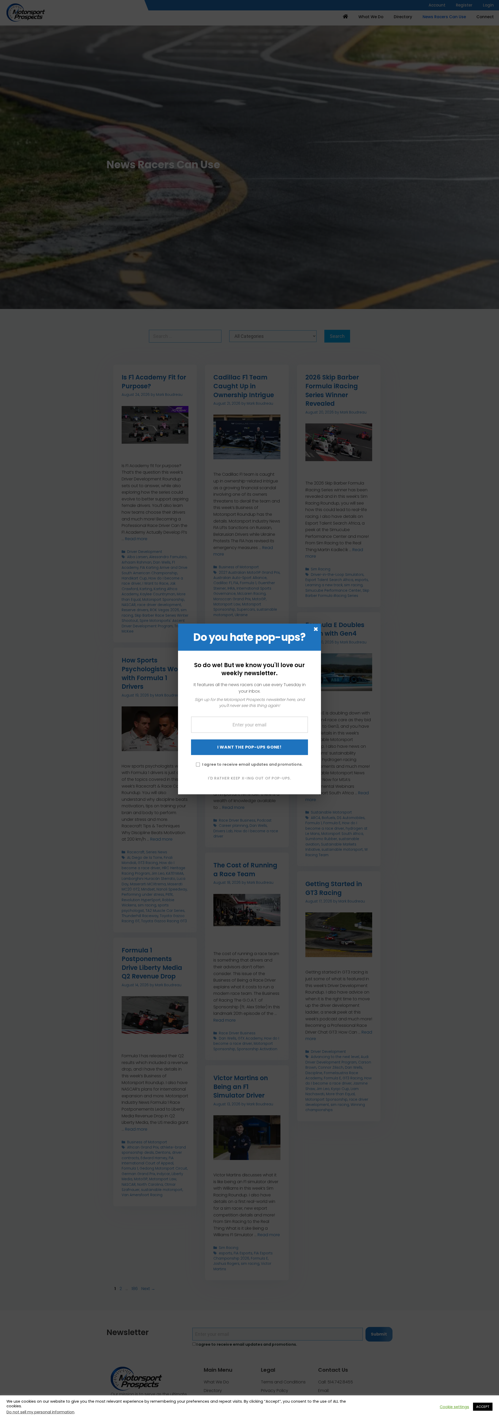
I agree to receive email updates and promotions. (252, 764)
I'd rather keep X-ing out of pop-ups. (249, 778)
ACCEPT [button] (482, 1406)
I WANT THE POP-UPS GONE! (249, 747)
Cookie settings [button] (454, 1406)
